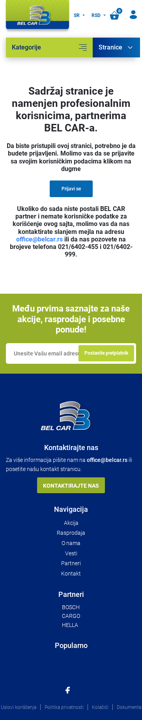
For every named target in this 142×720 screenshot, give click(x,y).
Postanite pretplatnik (106, 353)
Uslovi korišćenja (18, 707)
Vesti (71, 553)
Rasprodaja (71, 533)
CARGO (71, 616)
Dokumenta (129, 707)
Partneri (71, 563)
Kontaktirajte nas (71, 486)
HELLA (70, 625)
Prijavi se (71, 189)
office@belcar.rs (39, 239)
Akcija (71, 523)
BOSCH (71, 607)
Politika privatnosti (64, 707)
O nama (71, 543)
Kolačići (100, 707)
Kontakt (71, 573)
